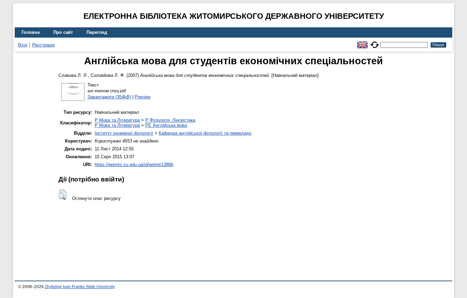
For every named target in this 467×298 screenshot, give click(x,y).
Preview (142, 96)
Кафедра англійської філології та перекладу (205, 133)
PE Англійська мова (166, 125)
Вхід (22, 45)
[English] (362, 41)
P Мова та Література (117, 120)
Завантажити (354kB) (109, 96)
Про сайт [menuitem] (63, 32)
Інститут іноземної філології (124, 133)
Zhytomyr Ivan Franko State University (80, 287)
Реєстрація (43, 45)
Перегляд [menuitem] (96, 32)
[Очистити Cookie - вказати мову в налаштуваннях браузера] (374, 41)
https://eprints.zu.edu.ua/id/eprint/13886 (134, 164)
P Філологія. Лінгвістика (170, 120)
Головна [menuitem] (31, 32)
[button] (62, 195)
